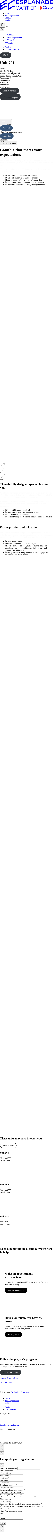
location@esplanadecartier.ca (11, 1378)
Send (3, 1523)
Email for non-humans (8, 1468)
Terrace (3, 85)
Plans (7, 1403)
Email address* (6, 1471)
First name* (5, 1475)
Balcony (3, 82)
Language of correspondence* (12, 1490)
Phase (2, 69)
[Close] (2, 1446)
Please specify (6, 1499)
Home (7, 1398)
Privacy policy (10, 1409)
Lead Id (3, 1513)
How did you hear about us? (11, 1494)
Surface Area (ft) (7, 74)
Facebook (14, 1392)
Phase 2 (8, 18)
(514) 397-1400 (6, 1382)
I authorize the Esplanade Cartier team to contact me (21, 1504)
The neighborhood (12, 15)
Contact (8, 20)
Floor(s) (3, 71)
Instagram (25, 1392)
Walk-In (3, 87)
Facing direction (6, 76)
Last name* (5, 1480)
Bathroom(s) (5, 80)
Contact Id (4, 1518)
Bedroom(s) (4, 78)
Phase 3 (8, 13)
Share (8, 124)
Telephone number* (8, 1485)
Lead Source (5, 1509)
